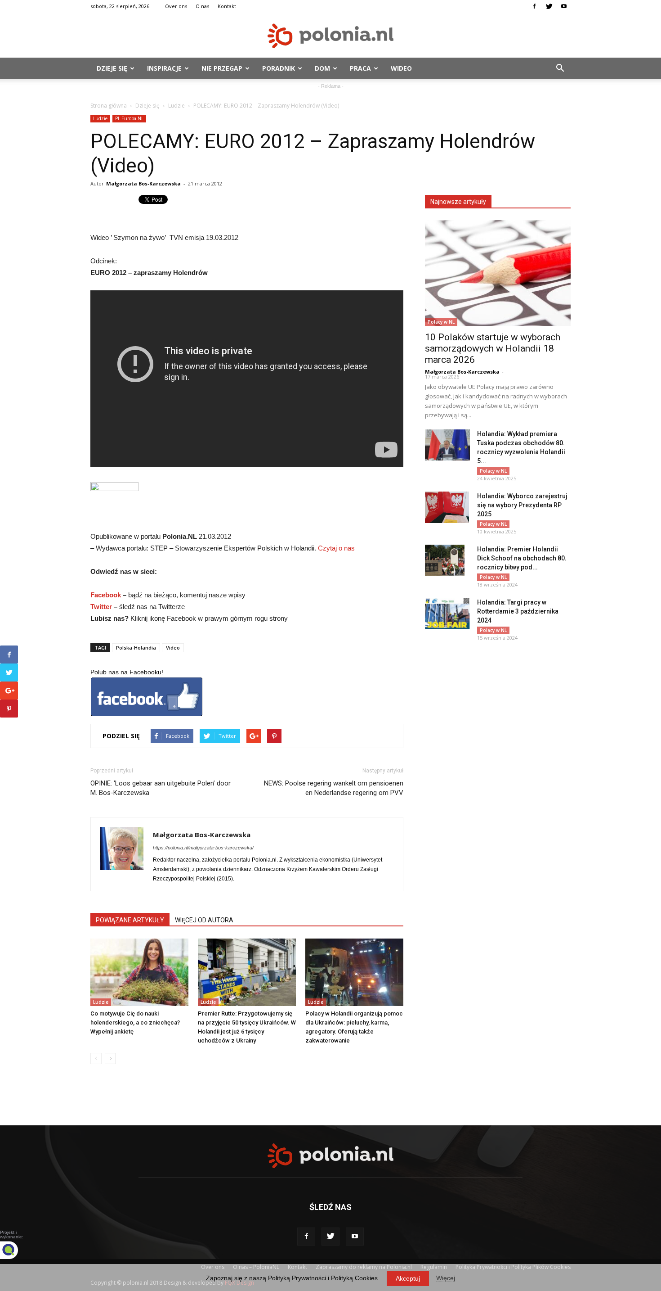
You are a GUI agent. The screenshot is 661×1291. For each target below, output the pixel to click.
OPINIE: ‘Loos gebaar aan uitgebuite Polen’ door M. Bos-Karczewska (160, 788)
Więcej (445, 1278)
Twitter (101, 606)
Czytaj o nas (336, 548)
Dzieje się (112, 68)
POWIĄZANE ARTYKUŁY (130, 920)
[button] (560, 68)
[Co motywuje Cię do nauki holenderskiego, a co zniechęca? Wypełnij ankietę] (139, 972)
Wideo (401, 68)
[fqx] (15, 1250)
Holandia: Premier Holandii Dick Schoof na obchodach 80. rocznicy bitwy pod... (522, 558)
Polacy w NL (441, 322)
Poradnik (278, 68)
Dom (322, 68)
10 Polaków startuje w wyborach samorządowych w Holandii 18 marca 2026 (492, 348)
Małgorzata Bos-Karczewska (143, 183)
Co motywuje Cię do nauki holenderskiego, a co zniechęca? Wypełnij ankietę (135, 1022)
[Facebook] (534, 6)
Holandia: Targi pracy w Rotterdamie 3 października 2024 (517, 611)
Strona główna (108, 105)
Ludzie (176, 105)
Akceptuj (408, 1278)
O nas (202, 6)
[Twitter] (549, 6)
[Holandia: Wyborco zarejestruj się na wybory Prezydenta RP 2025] (447, 507)
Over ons (176, 6)
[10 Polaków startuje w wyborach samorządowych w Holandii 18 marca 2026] (498, 273)
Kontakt (227, 6)
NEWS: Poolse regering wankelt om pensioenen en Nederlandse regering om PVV (333, 788)
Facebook (105, 595)
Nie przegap (221, 68)
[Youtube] (564, 6)
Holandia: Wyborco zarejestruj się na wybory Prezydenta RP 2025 (522, 505)
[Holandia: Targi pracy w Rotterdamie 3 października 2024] (447, 613)
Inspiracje (164, 68)
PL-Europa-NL (129, 118)
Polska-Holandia (136, 647)
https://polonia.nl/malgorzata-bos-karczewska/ (203, 847)
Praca (360, 68)
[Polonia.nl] (330, 36)
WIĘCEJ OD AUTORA (204, 920)
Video (173, 647)
